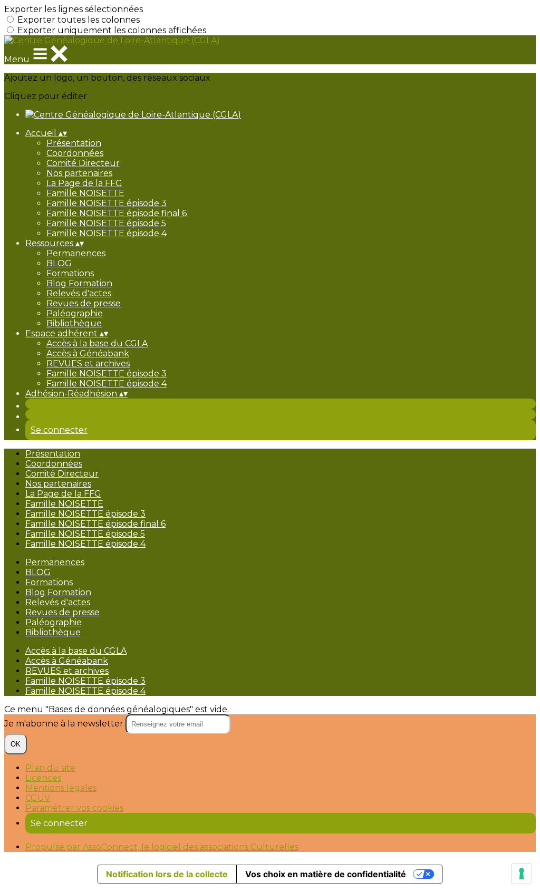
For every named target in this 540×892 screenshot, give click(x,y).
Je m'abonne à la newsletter (65, 724)
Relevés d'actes (78, 293)
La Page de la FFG (84, 183)
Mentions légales (61, 788)
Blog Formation (79, 283)
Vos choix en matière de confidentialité (325, 874)
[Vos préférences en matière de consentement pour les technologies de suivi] (522, 874)
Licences (43, 778)
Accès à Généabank (87, 353)
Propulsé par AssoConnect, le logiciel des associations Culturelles (161, 847)
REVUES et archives (88, 363)
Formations (70, 273)
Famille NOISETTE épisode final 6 (116, 213)
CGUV (37, 798)
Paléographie (74, 313)
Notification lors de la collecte (167, 874)
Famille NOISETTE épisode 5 (106, 223)
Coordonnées (74, 153)
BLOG (59, 263)
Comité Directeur (83, 163)
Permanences (75, 253)
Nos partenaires (79, 173)
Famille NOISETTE (85, 193)
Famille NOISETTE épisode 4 (106, 233)
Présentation (73, 143)
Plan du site (50, 768)
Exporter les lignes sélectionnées (73, 9)
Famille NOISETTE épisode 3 (106, 203)
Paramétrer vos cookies (74, 808)
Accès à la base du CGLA (97, 343)
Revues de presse (83, 303)
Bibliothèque (74, 323)
